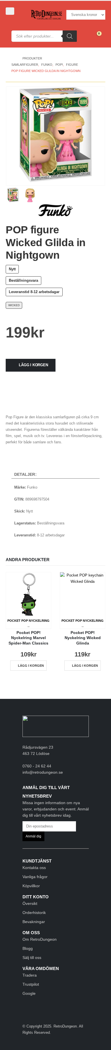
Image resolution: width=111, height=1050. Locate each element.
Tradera (29, 975)
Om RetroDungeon (39, 939)
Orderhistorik (34, 912)
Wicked (14, 305)
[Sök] (70, 36)
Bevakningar (33, 921)
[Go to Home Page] (13, 58)
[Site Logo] (46, 15)
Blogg (27, 948)
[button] (10, 11)
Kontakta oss (34, 867)
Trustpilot (30, 984)
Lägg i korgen (33, 365)
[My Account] (13, 20)
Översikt (29, 903)
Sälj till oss (31, 957)
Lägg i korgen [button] (31, 665)
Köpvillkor (31, 886)
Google (29, 993)
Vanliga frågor (35, 876)
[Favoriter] (83, 36)
